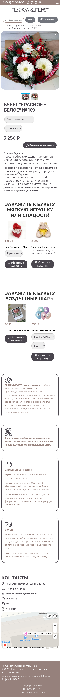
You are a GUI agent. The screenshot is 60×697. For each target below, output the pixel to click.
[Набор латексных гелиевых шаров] (43, 313)
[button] (56, 33)
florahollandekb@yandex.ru (21, 593)
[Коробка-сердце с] (17, 230)
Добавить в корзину (40, 145)
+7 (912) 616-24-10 (12, 2)
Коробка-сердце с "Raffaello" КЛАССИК (24, 247)
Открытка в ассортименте (18, 330)
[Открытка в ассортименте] (17, 313)
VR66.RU (16, 679)
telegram (11, 608)
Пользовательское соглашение (19, 665)
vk (7, 603)
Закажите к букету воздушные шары (30, 296)
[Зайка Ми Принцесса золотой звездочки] (43, 230)
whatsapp (11, 598)
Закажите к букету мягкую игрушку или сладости (30, 210)
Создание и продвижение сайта (19, 676)
